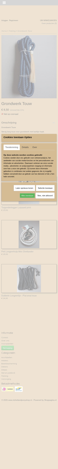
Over (34, 147)
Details (25, 147)
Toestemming (11, 147)
